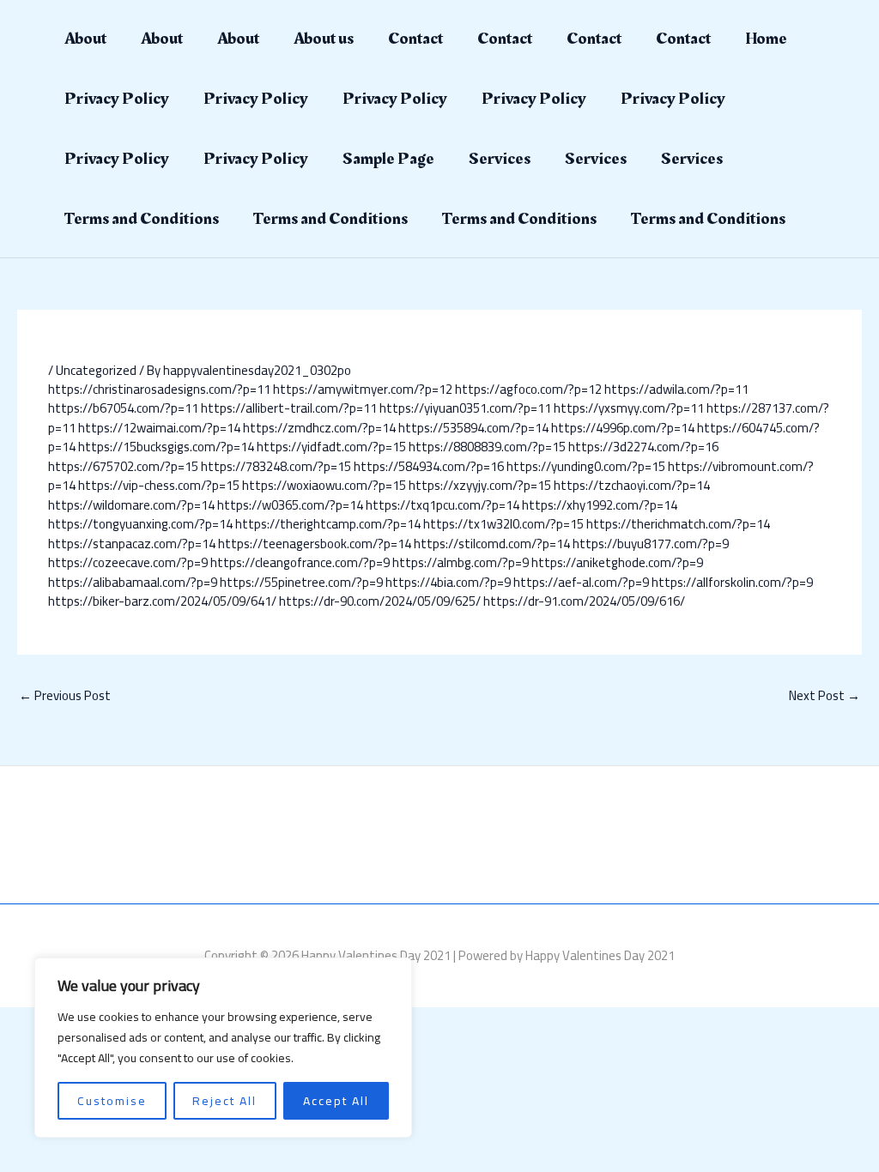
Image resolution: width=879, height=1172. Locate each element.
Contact (415, 38)
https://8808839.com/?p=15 (487, 446)
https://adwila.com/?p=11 (676, 389)
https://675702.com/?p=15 (123, 466)
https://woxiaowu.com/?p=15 (324, 485)
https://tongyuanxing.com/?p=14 (140, 523)
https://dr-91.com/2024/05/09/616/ (584, 601)
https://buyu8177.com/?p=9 (651, 543)
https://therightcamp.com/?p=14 (328, 523)
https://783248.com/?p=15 (276, 466)
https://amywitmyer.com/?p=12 (362, 389)
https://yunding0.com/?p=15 (585, 466)
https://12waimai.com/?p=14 (159, 427)
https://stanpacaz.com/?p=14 (131, 543)
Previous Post (65, 695)
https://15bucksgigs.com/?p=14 (166, 446)
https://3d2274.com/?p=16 (643, 446)
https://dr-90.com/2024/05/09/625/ (380, 601)
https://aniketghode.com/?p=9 (617, 562)
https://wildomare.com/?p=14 (131, 504)
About (85, 38)
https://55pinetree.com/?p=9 (301, 582)
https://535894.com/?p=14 (473, 427)
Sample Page (388, 159)
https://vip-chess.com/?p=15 (158, 485)
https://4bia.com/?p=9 (448, 582)
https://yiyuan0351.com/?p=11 (465, 408)
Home (766, 38)
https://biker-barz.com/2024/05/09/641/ (162, 601)
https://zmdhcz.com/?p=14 (319, 427)
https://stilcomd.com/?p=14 (492, 543)
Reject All (224, 1101)
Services (499, 159)
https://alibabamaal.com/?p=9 (132, 582)
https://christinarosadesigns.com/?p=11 (159, 389)
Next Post (824, 695)
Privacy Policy (116, 99)
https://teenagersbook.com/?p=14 (314, 543)
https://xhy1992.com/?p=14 (599, 504)
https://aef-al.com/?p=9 (581, 582)
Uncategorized (96, 370)
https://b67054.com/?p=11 (123, 408)
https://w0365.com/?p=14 (290, 504)
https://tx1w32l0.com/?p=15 (503, 523)
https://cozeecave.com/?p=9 (128, 562)
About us (324, 38)
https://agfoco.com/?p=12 (528, 389)
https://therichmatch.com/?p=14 (678, 523)
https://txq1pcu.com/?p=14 (442, 504)
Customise (112, 1101)
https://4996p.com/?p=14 (622, 427)
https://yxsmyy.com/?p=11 (629, 408)
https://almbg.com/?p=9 (460, 562)
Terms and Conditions (141, 219)
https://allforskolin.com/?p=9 (732, 582)
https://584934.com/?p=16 (429, 466)
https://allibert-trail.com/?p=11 (289, 408)
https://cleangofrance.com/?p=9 (300, 562)
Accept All (336, 1101)
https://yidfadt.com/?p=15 (331, 446)
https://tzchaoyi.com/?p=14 (632, 485)
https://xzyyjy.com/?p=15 (480, 485)
